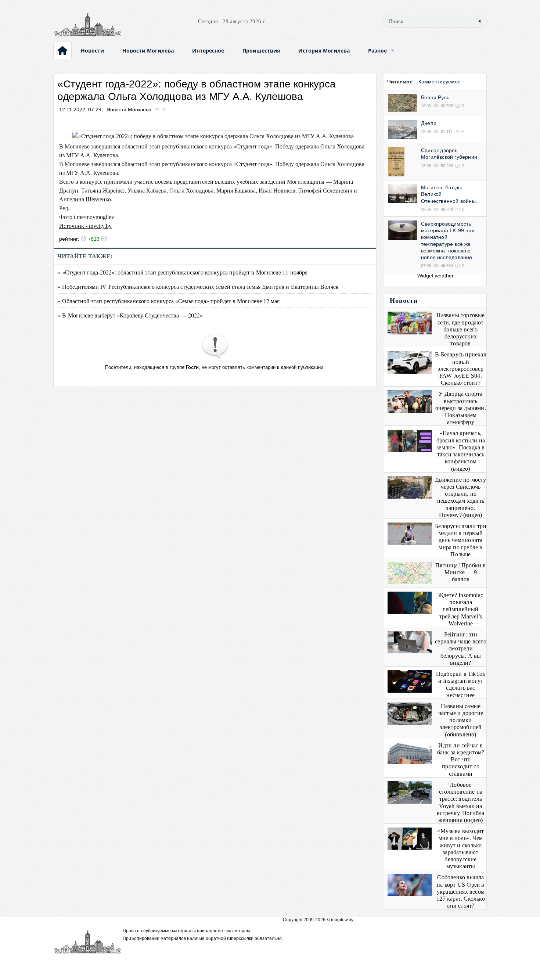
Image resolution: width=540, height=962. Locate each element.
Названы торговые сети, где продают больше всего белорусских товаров (460, 329)
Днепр (428, 123)
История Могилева (324, 50)
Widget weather (435, 276)
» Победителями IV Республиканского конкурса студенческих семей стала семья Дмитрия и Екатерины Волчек (198, 286)
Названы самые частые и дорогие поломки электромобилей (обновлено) (460, 720)
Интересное (208, 50)
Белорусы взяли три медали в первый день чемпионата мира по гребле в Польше (460, 540)
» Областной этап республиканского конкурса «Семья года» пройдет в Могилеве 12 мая (168, 301)
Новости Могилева (148, 50)
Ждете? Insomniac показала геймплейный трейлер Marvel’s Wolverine (460, 609)
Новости (92, 50)
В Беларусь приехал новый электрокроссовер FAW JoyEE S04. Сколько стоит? (460, 368)
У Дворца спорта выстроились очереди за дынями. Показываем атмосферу (460, 408)
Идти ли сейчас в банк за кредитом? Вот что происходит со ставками (460, 759)
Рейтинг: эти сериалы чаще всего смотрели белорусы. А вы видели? (460, 648)
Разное (377, 50)
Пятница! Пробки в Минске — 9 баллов (460, 572)
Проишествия (261, 50)
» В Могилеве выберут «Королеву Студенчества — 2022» (130, 315)
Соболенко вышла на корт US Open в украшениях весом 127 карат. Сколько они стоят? (460, 891)
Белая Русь (435, 97)
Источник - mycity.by (85, 226)
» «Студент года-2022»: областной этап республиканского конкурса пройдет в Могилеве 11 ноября (182, 272)
